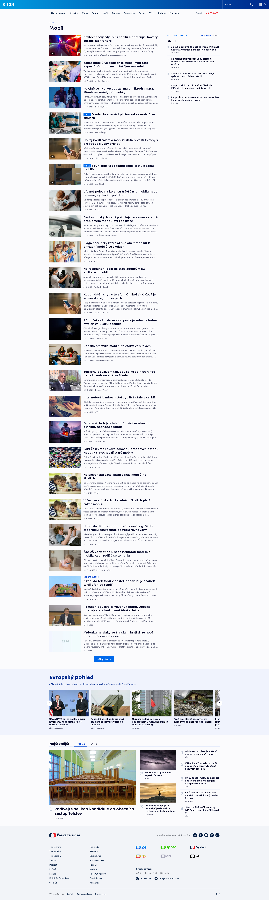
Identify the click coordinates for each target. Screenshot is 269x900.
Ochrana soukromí (84, 894)
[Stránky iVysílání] (198, 847)
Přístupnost (100, 894)
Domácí (95, 13)
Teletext (53, 860)
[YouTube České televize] (206, 835)
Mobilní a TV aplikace (59, 878)
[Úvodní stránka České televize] (65, 835)
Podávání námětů (98, 873)
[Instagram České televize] (195, 835)
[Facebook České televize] (200, 835)
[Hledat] (251, 4)
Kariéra (93, 869)
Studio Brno (95, 855)
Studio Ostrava (97, 860)
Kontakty (94, 882)
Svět (105, 13)
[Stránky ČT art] (166, 856)
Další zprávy (102, 659)
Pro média (94, 846)
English (70, 894)
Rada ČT (94, 864)
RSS (218, 894)
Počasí (142, 13)
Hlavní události (58, 13)
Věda (151, 13)
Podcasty (174, 13)
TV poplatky (55, 855)
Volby (85, 13)
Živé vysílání (55, 851)
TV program (55, 846)
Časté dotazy (96, 878)
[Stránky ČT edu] (195, 856)
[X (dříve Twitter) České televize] (212, 835)
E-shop (52, 873)
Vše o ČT (53, 882)
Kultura (162, 13)
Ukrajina (74, 13)
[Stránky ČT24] (141, 847)
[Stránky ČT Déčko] (141, 856)
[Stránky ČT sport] (168, 847)
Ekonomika (129, 13)
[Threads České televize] (217, 835)
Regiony (116, 13)
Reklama (94, 851)
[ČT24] (8, 4)
